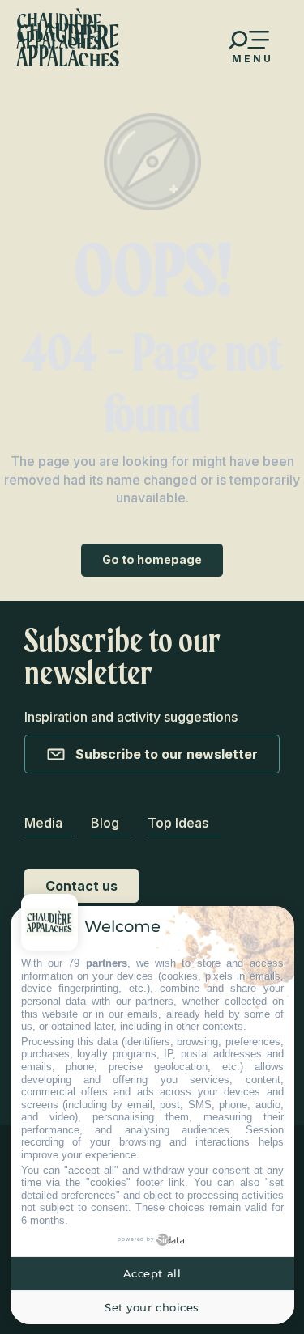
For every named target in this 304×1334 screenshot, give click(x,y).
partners (106, 963)
